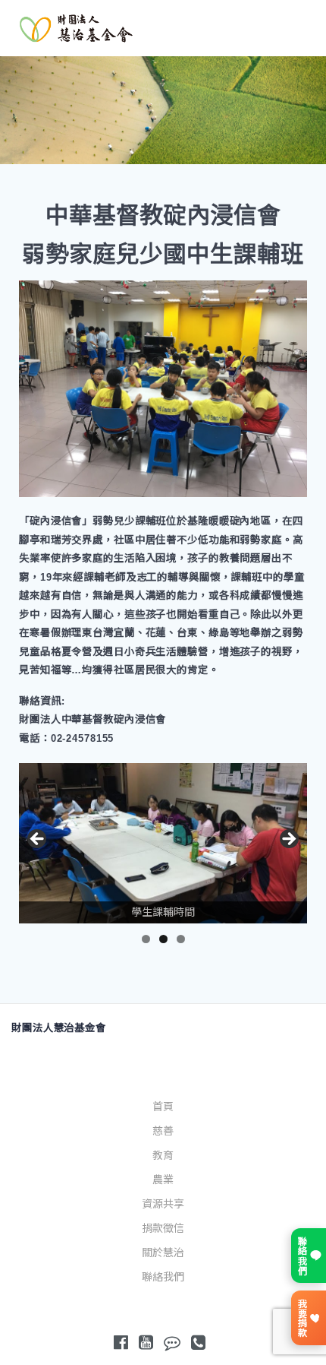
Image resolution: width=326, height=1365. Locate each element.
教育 (163, 1155)
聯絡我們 (163, 1277)
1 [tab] (146, 939)
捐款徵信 (163, 1228)
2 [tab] (163, 939)
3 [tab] (181, 939)
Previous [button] (38, 839)
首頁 (163, 1107)
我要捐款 (301, 1318)
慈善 (163, 1131)
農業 (163, 1179)
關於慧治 (163, 1252)
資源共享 (163, 1204)
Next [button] (288, 839)
